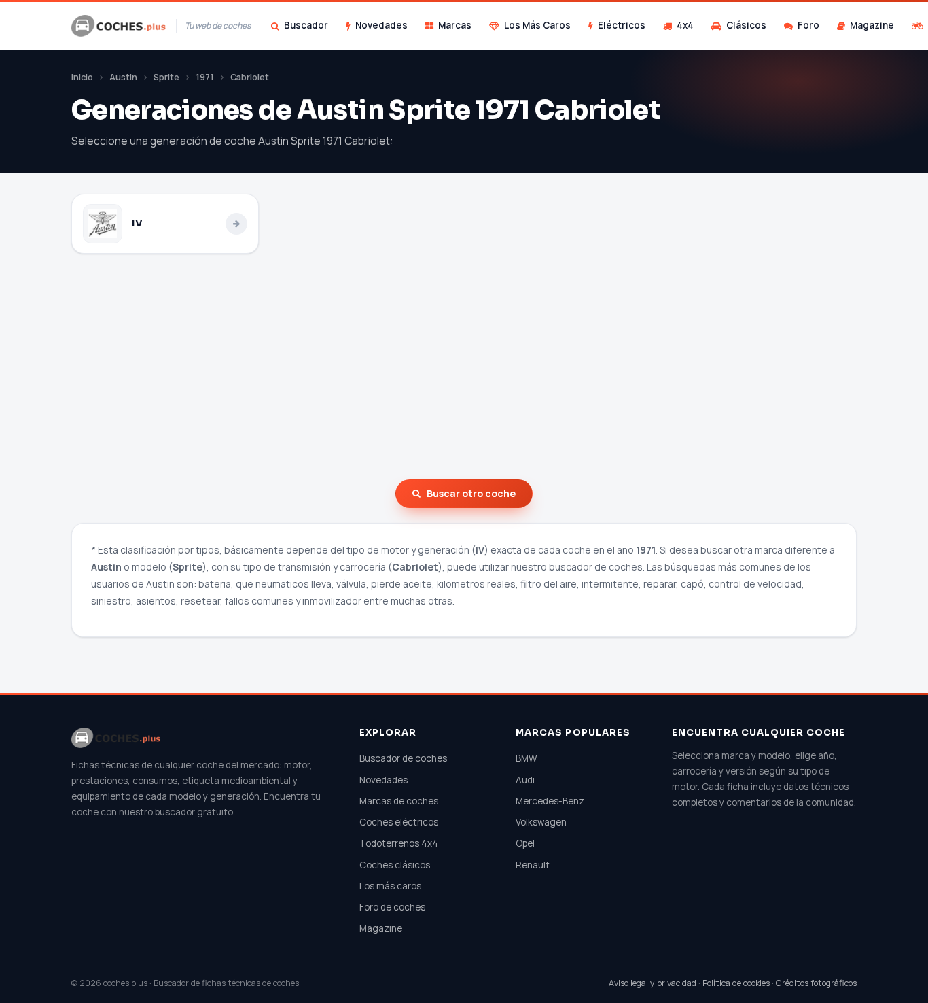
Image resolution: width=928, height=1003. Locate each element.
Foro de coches (392, 907)
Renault (533, 865)
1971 (205, 77)
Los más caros (390, 886)
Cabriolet (249, 77)
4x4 (685, 25)
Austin (123, 77)
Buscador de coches (403, 758)
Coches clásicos (394, 865)
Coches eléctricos (398, 822)
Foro (808, 25)
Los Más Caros (537, 25)
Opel (525, 843)
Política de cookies (736, 983)
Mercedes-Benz (550, 801)
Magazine (872, 25)
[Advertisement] (464, 366)
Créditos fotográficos (816, 983)
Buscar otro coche (471, 493)
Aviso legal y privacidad (652, 983)
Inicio (82, 77)
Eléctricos (621, 25)
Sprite (166, 77)
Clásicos (746, 25)
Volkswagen (541, 822)
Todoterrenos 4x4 (398, 843)
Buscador (306, 25)
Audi (525, 780)
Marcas (454, 25)
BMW (526, 758)
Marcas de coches (398, 801)
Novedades (381, 25)
